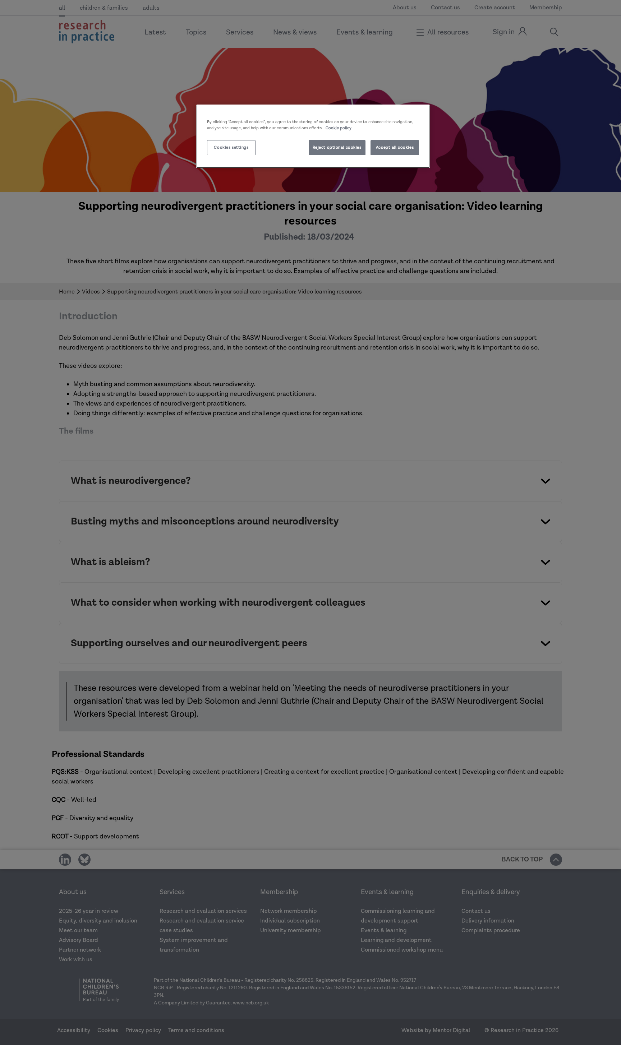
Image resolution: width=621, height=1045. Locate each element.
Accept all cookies (395, 147)
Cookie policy (338, 128)
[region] (313, 136)
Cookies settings (231, 147)
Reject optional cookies (337, 147)
